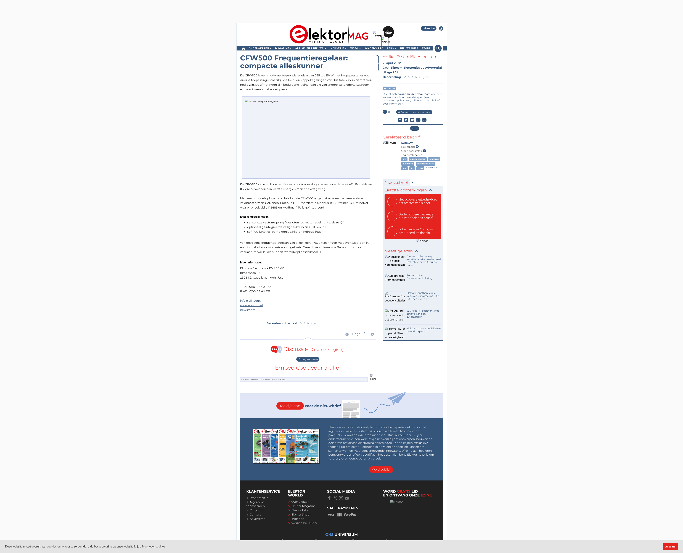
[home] (243, 48)
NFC (404, 159)
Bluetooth (408, 164)
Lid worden (428, 28)
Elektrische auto (425, 164)
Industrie (337, 48)
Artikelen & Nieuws (309, 48)
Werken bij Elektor (304, 523)
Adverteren (258, 518)
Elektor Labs (300, 510)
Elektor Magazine (303, 506)
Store (426, 48)
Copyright (257, 510)
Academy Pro (373, 48)
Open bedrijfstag (412, 151)
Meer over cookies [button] (153, 546)
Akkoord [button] (670, 546)
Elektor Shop (300, 514)
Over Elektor (300, 501)
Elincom (390, 88)
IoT (412, 168)
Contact (255, 514)
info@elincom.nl (251, 300)
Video (354, 48)
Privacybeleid (259, 497)
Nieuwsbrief (409, 48)
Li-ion (420, 168)
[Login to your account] (441, 28)
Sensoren (434, 159)
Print (414, 128)
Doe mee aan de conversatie (415, 112)
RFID (404, 168)
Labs (390, 48)
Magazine (282, 48)
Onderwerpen (259, 48)
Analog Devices (417, 159)
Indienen (297, 518)
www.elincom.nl (251, 305)
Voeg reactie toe (309, 359)
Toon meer (431, 167)
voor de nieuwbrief (310, 406)
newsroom (247, 310)
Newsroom (408, 146)
